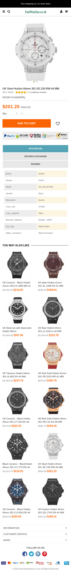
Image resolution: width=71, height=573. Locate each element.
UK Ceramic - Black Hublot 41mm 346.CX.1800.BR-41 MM (16, 285)
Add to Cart (26, 123)
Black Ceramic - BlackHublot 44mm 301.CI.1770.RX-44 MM (17, 467)
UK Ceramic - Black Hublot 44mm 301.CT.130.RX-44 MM (16, 421)
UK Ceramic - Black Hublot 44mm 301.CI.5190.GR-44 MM (16, 512)
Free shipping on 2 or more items (35, 4)
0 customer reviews (37, 92)
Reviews (35, 164)
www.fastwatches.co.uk (29, 569)
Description (35, 149)
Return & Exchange (35, 156)
